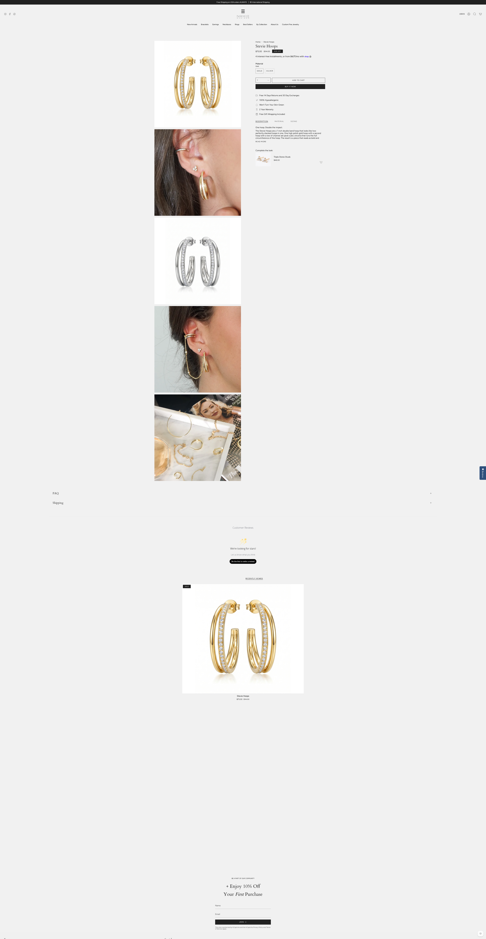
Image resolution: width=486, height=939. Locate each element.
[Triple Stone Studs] (263, 159)
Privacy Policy (258, 927)
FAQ (56, 493)
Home (258, 42)
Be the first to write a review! (243, 561)
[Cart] (480, 14)
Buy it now (290, 87)
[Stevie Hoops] (243, 638)
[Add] (321, 162)
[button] (475, 14)
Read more (261, 142)
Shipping (58, 503)
